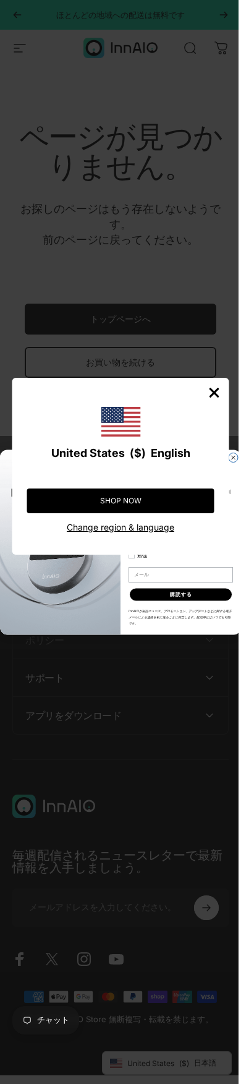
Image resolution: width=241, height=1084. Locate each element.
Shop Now (116, 500)
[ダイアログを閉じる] (229, 457)
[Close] (205, 393)
